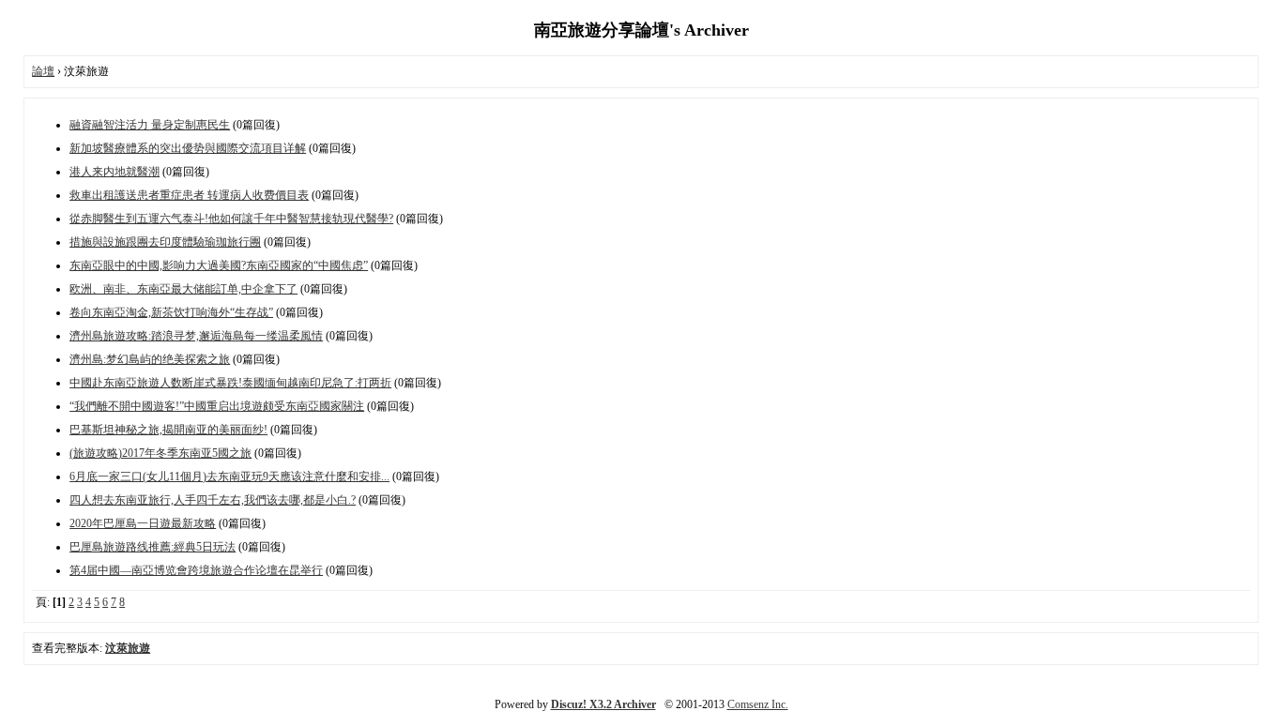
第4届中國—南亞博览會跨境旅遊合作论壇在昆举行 (196, 570)
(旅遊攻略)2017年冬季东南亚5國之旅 (160, 453)
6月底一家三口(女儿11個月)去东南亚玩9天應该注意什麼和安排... (229, 476)
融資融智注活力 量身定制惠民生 (149, 124)
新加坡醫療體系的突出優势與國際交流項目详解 (187, 148)
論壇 (43, 71)
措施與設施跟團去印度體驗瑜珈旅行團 (165, 242)
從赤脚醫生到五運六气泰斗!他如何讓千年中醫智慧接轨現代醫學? (231, 218)
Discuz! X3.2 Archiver (603, 704)
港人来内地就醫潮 (114, 171)
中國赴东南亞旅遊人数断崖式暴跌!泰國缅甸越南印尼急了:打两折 (230, 382)
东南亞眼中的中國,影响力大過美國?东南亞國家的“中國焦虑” (218, 265)
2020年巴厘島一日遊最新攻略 (142, 523)
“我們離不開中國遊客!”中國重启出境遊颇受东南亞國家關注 (216, 406)
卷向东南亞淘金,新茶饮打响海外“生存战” (171, 312)
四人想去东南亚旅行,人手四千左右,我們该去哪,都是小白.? (212, 500)
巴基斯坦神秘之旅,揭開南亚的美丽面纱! (168, 429)
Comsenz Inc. (757, 704)
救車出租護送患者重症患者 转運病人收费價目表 (189, 195)
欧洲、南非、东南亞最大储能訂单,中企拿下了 (183, 288)
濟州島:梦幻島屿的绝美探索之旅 (149, 359)
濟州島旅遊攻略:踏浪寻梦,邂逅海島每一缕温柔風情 (196, 335)
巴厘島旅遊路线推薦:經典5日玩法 (152, 546)
